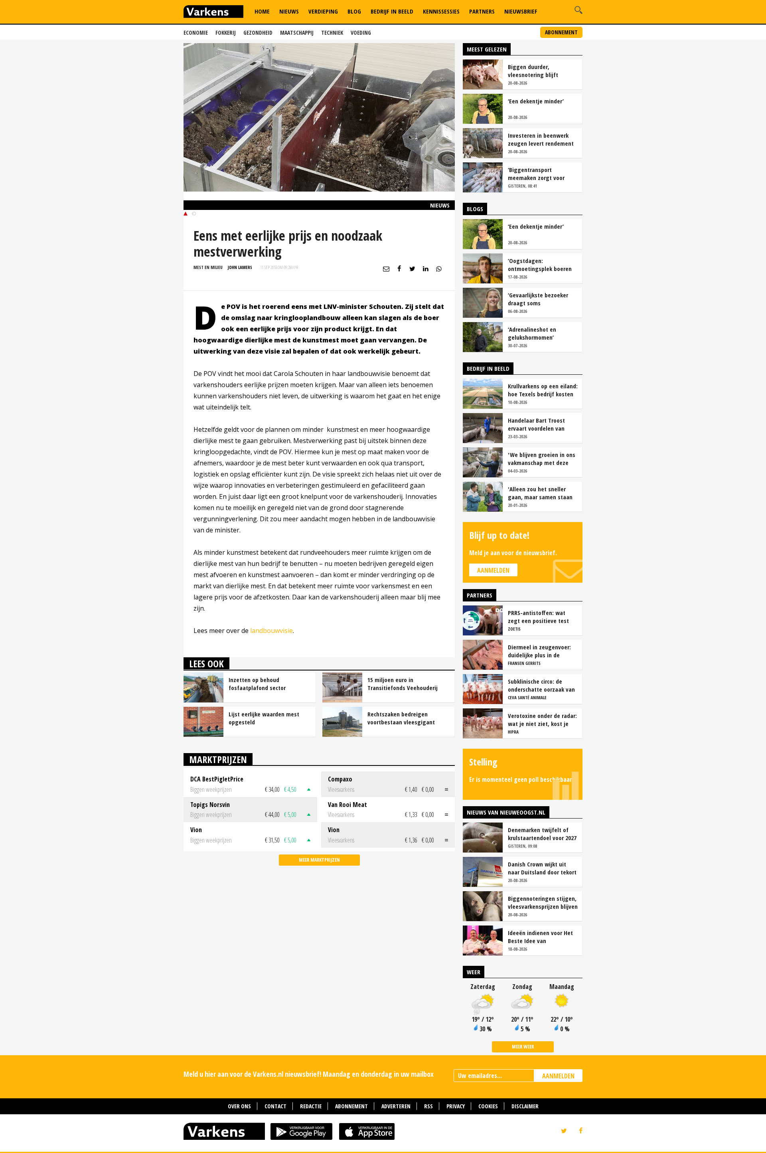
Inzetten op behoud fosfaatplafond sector (257, 684)
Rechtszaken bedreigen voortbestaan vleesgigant (401, 718)
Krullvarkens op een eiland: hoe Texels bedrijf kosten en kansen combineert (543, 390)
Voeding (361, 32)
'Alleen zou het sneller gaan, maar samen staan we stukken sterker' (540, 493)
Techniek (332, 32)
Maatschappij (297, 32)
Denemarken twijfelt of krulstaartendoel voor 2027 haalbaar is (542, 834)
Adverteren (396, 1106)
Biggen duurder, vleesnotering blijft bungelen (533, 71)
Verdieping (323, 11)
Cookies (488, 1106)
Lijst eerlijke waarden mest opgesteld (264, 718)
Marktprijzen (218, 759)
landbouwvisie (271, 630)
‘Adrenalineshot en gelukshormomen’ (532, 333)
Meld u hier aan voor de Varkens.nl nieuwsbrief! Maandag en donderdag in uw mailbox (309, 1074)
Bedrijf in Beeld (392, 11)
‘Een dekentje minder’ (536, 101)
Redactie (311, 1106)
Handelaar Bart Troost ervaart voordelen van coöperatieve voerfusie (537, 424)
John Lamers (240, 267)
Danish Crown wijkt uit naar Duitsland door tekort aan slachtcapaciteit (542, 868)
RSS (428, 1106)
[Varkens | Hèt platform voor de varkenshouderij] (213, 12)
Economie (196, 32)
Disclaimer (525, 1106)
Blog (354, 11)
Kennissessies (441, 11)
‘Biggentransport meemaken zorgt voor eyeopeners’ (536, 174)
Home (262, 11)
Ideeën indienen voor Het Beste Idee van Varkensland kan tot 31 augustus (540, 937)
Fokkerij (225, 32)
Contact (275, 1106)
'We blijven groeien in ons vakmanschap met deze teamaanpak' (541, 459)
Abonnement (561, 32)
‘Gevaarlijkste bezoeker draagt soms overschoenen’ (538, 299)
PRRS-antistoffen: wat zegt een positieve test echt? (538, 617)
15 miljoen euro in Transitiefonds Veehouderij (402, 684)
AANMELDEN (558, 1076)
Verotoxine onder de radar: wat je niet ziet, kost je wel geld (542, 720)
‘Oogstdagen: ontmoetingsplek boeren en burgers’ (540, 265)
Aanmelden (493, 570)
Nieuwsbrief (520, 11)
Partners (482, 11)
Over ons (239, 1106)
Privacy (455, 1106)
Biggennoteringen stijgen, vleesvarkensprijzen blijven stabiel (543, 902)
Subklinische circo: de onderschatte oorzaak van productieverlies (541, 685)
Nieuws (289, 11)
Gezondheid (257, 32)
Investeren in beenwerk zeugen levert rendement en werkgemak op (541, 139)
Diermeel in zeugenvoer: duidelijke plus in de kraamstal (539, 651)
